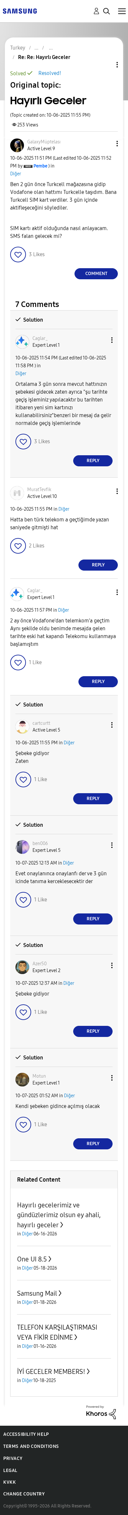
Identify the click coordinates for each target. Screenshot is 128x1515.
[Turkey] (20, 10)
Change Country (24, 1494)
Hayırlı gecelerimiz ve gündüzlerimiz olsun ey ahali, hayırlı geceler (59, 1215)
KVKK (9, 1482)
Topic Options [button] (106, 65)
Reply (93, 460)
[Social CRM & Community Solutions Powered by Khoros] (101, 1412)
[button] (106, 143)
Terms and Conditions (31, 1446)
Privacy (12, 1458)
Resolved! (49, 73)
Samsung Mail (37, 1293)
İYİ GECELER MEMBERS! (51, 1372)
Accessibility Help (26, 1434)
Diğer (15, 174)
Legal (10, 1470)
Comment (96, 273)
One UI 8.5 (32, 1259)
